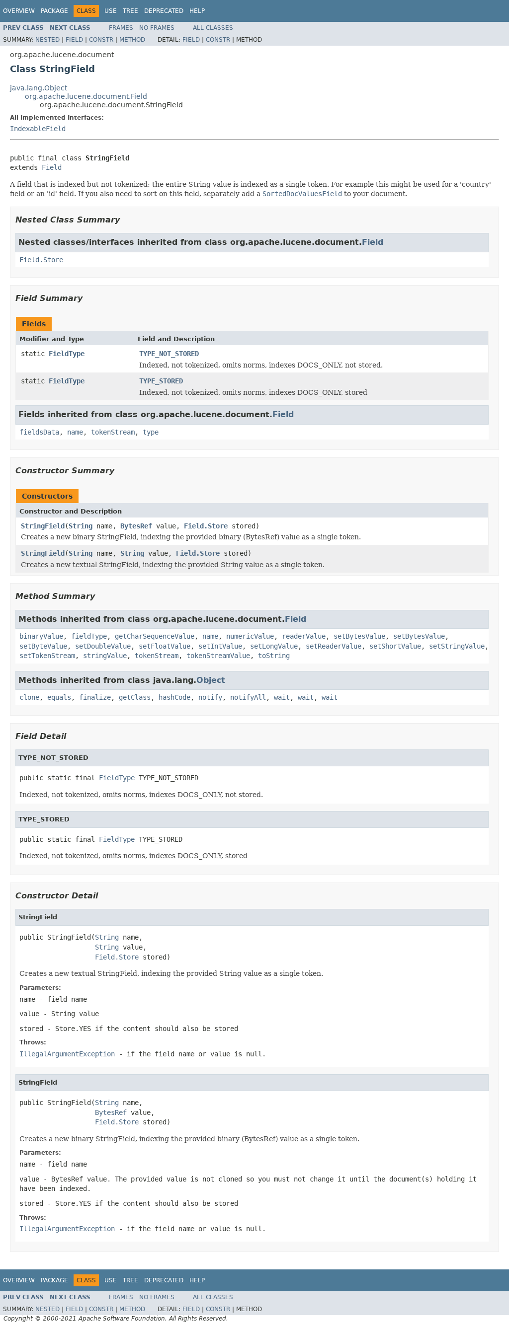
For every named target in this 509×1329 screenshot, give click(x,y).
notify (210, 697)
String (80, 526)
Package (54, 10)
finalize (95, 697)
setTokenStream (47, 656)
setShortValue (395, 646)
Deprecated (163, 10)
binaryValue (41, 636)
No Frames (156, 27)
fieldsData (39, 432)
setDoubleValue (103, 646)
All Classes (213, 27)
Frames (121, 27)
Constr (101, 39)
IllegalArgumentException (67, 1054)
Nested (47, 39)
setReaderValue (333, 646)
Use (110, 10)
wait (282, 697)
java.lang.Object (38, 88)
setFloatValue (164, 646)
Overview (19, 10)
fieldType (89, 636)
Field (74, 39)
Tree (130, 10)
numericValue (250, 636)
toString (274, 656)
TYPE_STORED (161, 381)
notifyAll (248, 697)
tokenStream (113, 432)
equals (59, 697)
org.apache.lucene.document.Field (86, 96)
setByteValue (43, 646)
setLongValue (274, 646)
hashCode (174, 697)
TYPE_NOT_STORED (169, 354)
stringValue (105, 656)
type (151, 432)
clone (29, 697)
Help (197, 10)
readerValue (304, 636)
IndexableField (38, 129)
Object (210, 680)
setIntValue (220, 646)
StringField (43, 526)
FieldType (67, 354)
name (75, 432)
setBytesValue (359, 636)
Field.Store (41, 260)
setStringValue (457, 646)
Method (132, 39)
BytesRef (136, 526)
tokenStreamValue (218, 656)
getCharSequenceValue (154, 636)
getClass (135, 697)
